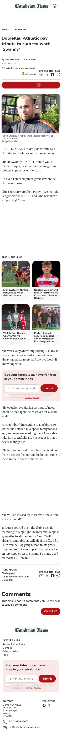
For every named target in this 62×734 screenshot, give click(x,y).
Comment (50, 611)
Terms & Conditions (14, 644)
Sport (5, 29)
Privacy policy (10, 651)
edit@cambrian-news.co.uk (24, 727)
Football (21, 29)
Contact (7, 647)
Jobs (5, 654)
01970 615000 (20, 721)
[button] (7, 6)
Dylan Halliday (12, 59)
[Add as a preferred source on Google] (29, 73)
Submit (49, 388)
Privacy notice (32, 397)
